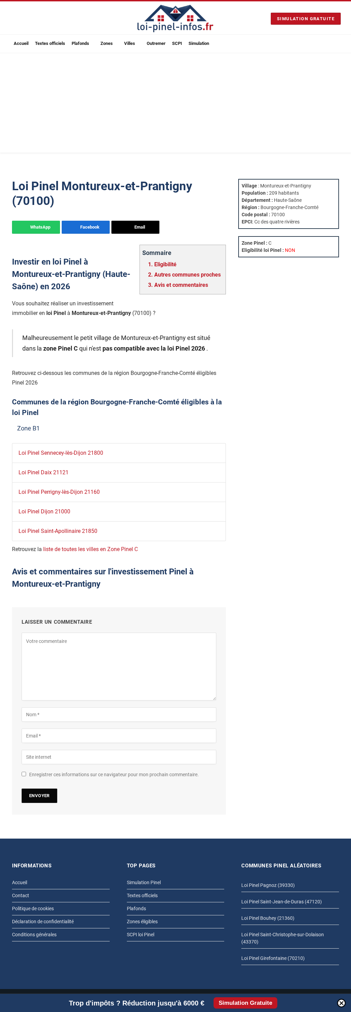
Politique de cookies (33, 908)
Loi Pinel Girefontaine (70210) (273, 958)
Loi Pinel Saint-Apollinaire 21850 (58, 531)
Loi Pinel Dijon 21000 (44, 511)
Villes (129, 43)
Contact (20, 895)
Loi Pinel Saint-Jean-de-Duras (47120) (281, 901)
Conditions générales (34, 934)
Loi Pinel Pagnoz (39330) (268, 885)
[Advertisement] (175, 105)
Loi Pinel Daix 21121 (44, 472)
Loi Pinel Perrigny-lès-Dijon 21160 (59, 492)
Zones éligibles (142, 921)
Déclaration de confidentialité (43, 921)
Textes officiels (50, 43)
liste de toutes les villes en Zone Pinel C (90, 549)
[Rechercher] (338, 43)
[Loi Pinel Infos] (175, 18)
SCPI (177, 43)
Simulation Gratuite (245, 1003)
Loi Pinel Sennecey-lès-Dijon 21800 (61, 453)
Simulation (199, 43)
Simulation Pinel (144, 882)
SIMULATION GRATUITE (306, 18)
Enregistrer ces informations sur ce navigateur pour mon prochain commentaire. (114, 774)
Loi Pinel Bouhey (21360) (267, 918)
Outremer (156, 43)
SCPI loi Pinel (140, 934)
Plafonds (80, 43)
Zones (106, 43)
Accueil (21, 43)
